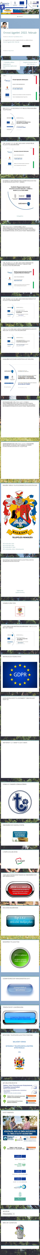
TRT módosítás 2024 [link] (8, 545)
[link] (2, 7)
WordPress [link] (23, 1252)
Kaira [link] (24, 1250)
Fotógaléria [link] (20, 216)
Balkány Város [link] (19, 36)
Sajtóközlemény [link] (20, 592)
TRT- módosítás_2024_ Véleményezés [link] (13, 549)
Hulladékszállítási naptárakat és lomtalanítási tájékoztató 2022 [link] (10, 65)
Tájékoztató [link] (20, 590)
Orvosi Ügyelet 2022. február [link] (11, 42)
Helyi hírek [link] (11, 50)
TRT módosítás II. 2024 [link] (9, 547)
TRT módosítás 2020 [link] (8, 543)
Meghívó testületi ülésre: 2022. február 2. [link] (30, 63)
